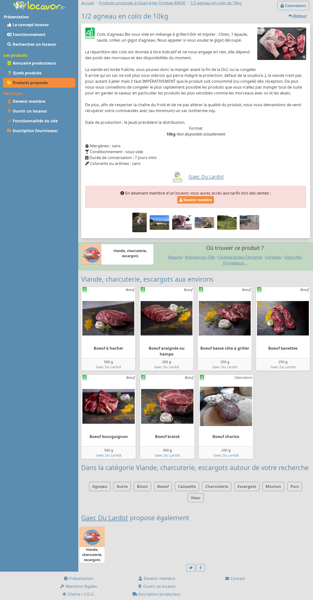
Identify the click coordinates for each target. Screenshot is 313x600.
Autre (122, 486)
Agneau (99, 486)
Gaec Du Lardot (108, 367)
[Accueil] (39, 5)
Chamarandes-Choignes (240, 257)
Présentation (80, 578)
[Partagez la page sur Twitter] (191, 568)
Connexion (295, 5)
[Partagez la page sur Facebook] (200, 568)
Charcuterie (216, 486)
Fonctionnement (28, 34)
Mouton (273, 486)
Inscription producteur (159, 594)
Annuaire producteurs (34, 63)
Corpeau (273, 257)
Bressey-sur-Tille (200, 257)
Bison (142, 486)
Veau (196, 497)
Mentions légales (81, 586)
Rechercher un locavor (34, 44)
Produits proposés (30, 82)
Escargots (246, 486)
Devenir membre (28, 101)
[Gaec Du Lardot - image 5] (227, 222)
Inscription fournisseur (35, 130)
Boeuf (163, 486)
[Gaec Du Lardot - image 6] (249, 222)
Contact (237, 578)
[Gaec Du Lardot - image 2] (160, 222)
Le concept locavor (30, 24)
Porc (295, 486)
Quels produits (27, 73)
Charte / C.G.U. (81, 594)
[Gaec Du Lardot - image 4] (205, 222)
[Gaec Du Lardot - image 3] (182, 222)
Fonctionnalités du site (35, 121)
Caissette (187, 486)
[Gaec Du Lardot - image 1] (140, 222)
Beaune (175, 257)
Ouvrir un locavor (29, 111)
